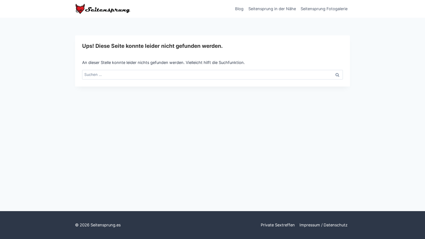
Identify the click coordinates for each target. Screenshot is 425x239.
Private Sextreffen (278, 225)
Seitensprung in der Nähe (272, 8)
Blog (239, 8)
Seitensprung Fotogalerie (324, 8)
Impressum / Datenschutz (323, 225)
